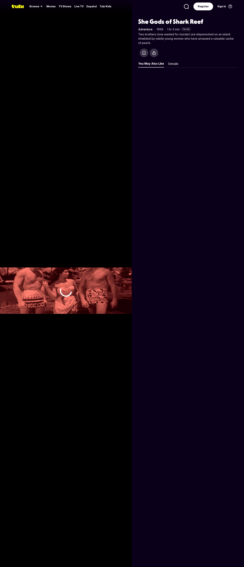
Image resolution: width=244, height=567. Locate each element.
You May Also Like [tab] (151, 63)
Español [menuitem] (91, 6)
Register (203, 6)
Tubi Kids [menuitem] (105, 6)
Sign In (221, 6)
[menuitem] (36, 6)
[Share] (154, 53)
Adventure (145, 29)
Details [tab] (173, 64)
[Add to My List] (144, 53)
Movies (51, 6)
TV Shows (65, 6)
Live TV (79, 6)
